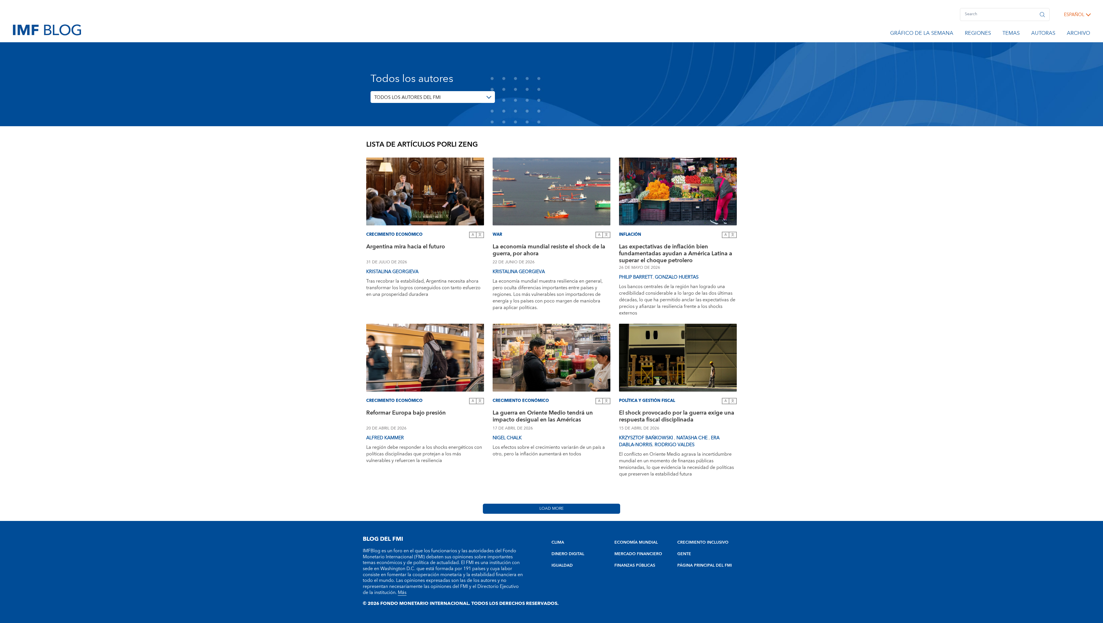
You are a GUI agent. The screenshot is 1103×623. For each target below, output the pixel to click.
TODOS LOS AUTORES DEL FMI (407, 97)
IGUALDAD (562, 565)
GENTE (684, 554)
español (1074, 14)
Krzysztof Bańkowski (646, 438)
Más (402, 593)
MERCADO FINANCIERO (638, 554)
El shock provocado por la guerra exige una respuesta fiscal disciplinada (676, 417)
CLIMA (558, 542)
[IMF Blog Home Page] (47, 30)
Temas (1011, 34)
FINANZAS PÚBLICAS (634, 565)
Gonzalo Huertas (677, 277)
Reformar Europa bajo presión (406, 413)
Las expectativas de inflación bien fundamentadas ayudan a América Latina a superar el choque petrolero (675, 253)
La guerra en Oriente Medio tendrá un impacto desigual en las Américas (543, 417)
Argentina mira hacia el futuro (405, 247)
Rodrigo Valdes (675, 445)
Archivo (1078, 34)
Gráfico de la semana (921, 34)
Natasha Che (692, 438)
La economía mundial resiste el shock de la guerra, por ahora (549, 250)
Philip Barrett (636, 277)
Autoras (1043, 34)
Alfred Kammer (385, 438)
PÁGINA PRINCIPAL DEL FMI (704, 565)
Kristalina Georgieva (392, 272)
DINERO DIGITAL (568, 554)
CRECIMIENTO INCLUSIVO (702, 542)
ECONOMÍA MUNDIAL (636, 542)
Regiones (978, 34)
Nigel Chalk (507, 438)
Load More (551, 508)
